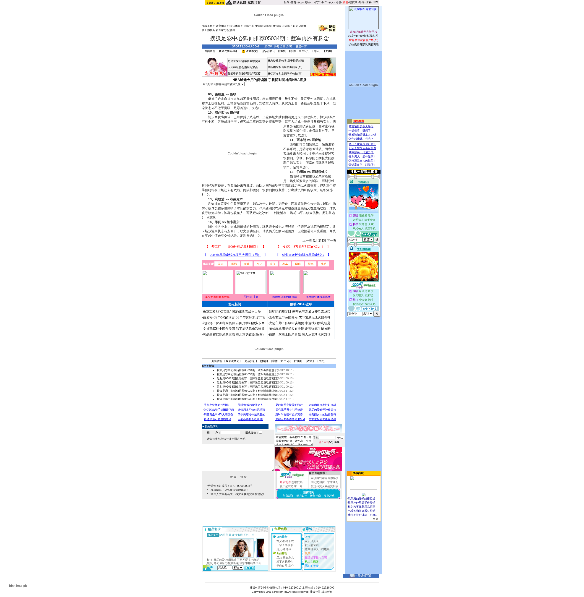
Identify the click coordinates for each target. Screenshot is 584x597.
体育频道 (221, 26)
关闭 (328, 51)
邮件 (361, 2)
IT (312, 2)
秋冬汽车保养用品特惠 (361, 506)
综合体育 (234, 26)
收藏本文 (251, 51)
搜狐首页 (207, 26)
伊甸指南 (315, 495)
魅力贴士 (301, 495)
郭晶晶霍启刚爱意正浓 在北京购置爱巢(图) (233, 334)
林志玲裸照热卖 (277, 60)
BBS (375, 2)
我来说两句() (227, 51)
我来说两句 (232, 361)
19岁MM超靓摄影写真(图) (363, 35)
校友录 (353, 2)
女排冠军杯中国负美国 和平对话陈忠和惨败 (234, 329)
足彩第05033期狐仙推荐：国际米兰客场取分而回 (247, 378)
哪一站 (298, 486)
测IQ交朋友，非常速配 (324, 482)
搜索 (368, 2)
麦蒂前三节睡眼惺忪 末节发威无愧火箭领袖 (300, 317)
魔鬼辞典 (329, 495)
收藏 (310, 361)
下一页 (331, 240)
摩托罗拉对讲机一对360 (362, 514)
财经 (307, 2)
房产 (324, 2)
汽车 (318, 2)
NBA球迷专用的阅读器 (249, 80)
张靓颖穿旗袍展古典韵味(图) (285, 67)
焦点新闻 (288, 495)
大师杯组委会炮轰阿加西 (243, 67)
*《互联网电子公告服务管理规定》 (228, 490)
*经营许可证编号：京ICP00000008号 (230, 486)
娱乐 (300, 2)
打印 (316, 51)
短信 (338, 2)
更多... (377, 519)
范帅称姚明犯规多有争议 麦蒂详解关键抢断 (300, 329)
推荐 (282, 51)
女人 (331, 2)
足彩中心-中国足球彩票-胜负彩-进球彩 (266, 26)
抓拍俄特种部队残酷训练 (364, 44)
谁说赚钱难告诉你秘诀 (324, 478)
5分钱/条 (329, 442)
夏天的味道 (287, 486)
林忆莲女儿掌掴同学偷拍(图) (285, 73)
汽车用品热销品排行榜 (361, 498)
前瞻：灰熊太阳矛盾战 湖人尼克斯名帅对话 (300, 334)
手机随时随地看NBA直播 (287, 80)
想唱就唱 (297, 482)
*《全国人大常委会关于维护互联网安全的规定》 (236, 494)
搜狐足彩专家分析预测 (221, 30)
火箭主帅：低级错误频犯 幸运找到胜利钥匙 (300, 323)
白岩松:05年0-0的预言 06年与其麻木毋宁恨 (234, 317)
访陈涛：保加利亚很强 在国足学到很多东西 (234, 323)
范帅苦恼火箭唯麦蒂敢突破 (244, 61)
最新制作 (285, 482)
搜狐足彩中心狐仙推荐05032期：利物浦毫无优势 (247, 390)
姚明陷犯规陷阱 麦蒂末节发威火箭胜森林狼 (300, 311)
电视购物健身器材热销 (361, 510)
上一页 (307, 240)
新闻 (286, 2)
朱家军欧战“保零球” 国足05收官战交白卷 (232, 311)
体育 (293, 2)
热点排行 (268, 51)
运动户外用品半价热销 (361, 502)
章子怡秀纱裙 (295, 60)
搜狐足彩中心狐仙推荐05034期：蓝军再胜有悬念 (247, 370)
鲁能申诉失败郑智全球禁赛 (244, 73)
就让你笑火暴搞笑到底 (324, 486)
